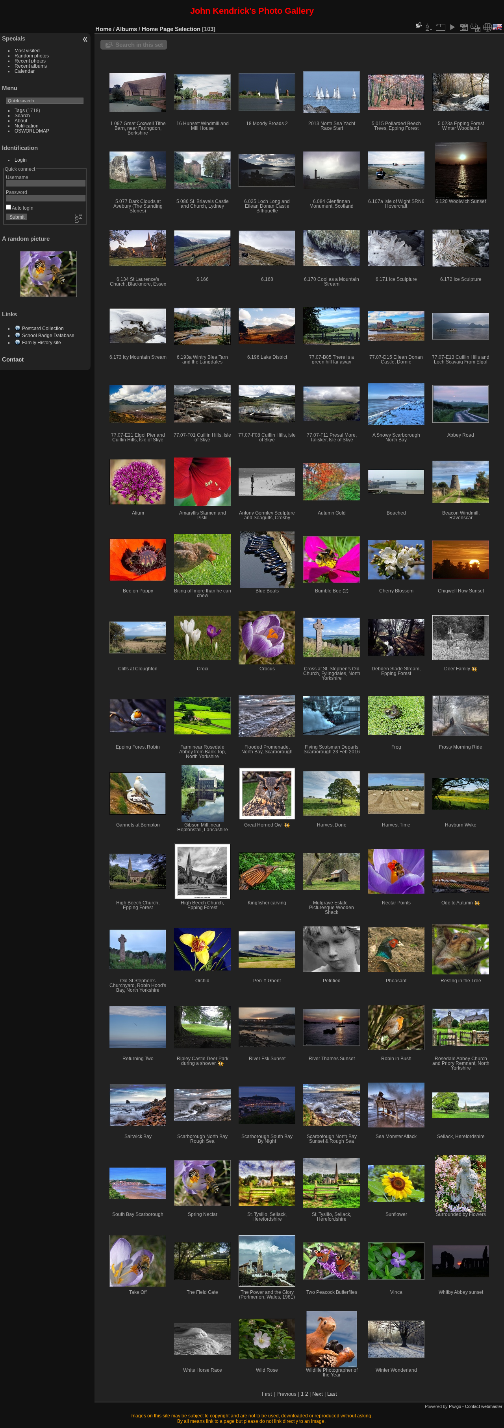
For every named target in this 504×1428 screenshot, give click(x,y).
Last (332, 1394)
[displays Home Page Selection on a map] (487, 27)
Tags (20, 110)
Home (103, 29)
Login (21, 159)
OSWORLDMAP (32, 130)
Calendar (25, 71)
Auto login (22, 207)
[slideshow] (452, 27)
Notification (27, 125)
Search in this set (139, 44)
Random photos (32, 55)
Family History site (41, 342)
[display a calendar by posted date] (464, 27)
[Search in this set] (418, 25)
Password (16, 192)
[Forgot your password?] (78, 219)
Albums (126, 29)
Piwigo (455, 1406)
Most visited (27, 50)
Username (17, 177)
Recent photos (30, 60)
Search (22, 115)
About (21, 120)
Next (317, 1394)
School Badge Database (48, 335)
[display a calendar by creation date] (476, 27)
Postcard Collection (43, 328)
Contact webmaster (483, 1406)
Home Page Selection (171, 29)
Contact (13, 359)
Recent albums (31, 65)
